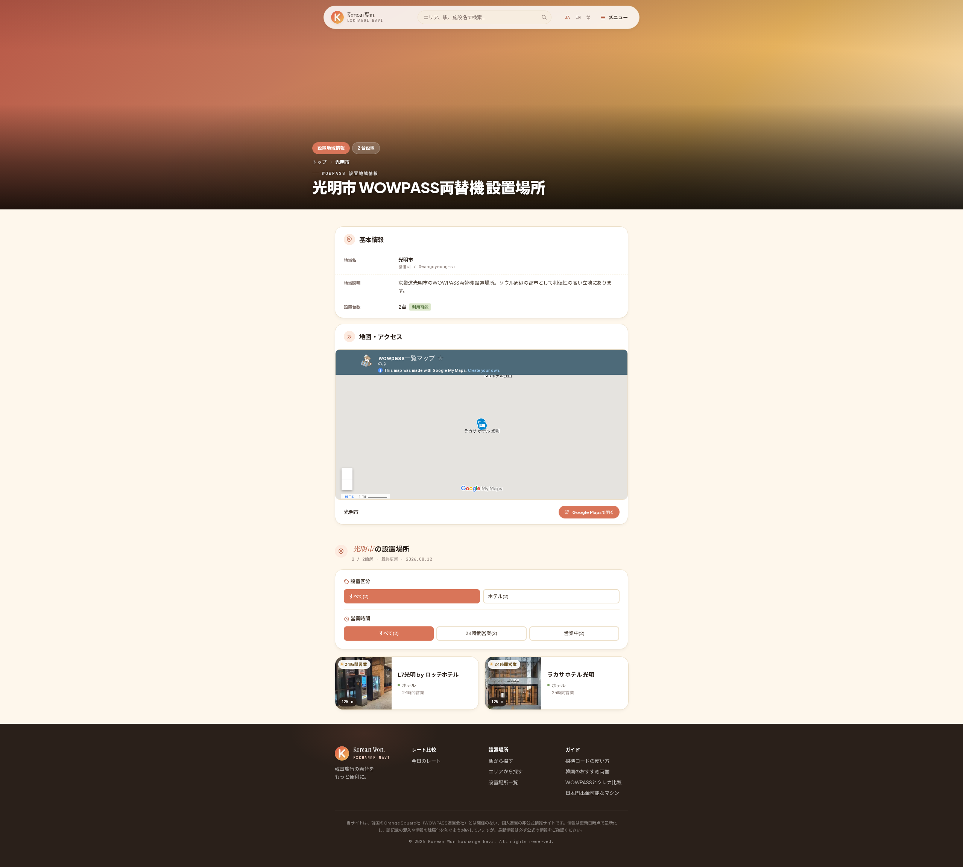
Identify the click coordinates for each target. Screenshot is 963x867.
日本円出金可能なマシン (592, 793)
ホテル (498, 596)
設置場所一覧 (503, 782)
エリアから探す (506, 771)
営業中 (574, 633)
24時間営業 (481, 633)
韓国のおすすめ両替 (587, 771)
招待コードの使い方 (587, 761)
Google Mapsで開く (593, 512)
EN (578, 17)
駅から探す (501, 761)
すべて (359, 596)
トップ (319, 162)
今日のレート (426, 761)
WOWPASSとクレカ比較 (593, 782)
